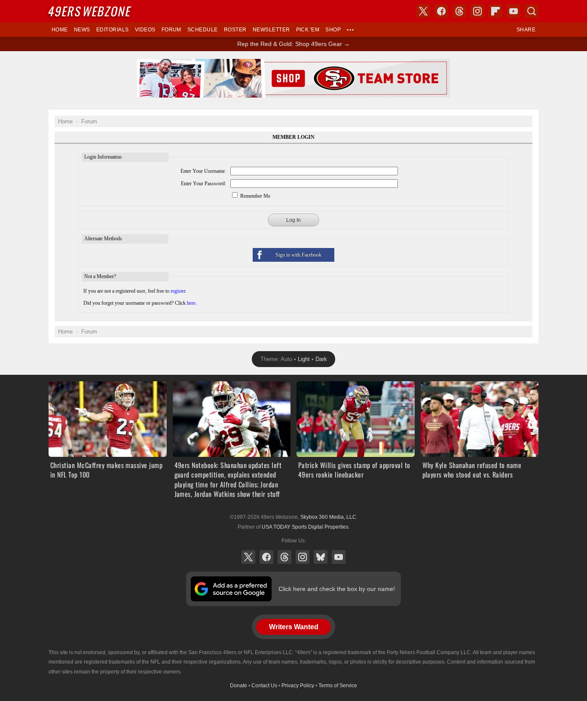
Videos (145, 30)
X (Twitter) (248, 557)
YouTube (338, 557)
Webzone (90, 11)
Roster (235, 30)
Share (526, 30)
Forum (171, 30)
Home (60, 30)
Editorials (112, 30)
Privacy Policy (297, 686)
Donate (238, 686)
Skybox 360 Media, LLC (328, 517)
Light (304, 359)
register (178, 291)
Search (531, 11)
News (82, 30)
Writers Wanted (293, 627)
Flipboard (495, 11)
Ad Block (294, 63)
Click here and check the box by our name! (336, 588)
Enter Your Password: (203, 184)
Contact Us (264, 686)
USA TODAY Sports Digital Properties (305, 527)
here (191, 303)
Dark (321, 359)
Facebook (266, 557)
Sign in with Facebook (298, 255)
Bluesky (320, 557)
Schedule (202, 30)
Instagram (302, 557)
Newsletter (271, 30)
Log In (293, 220)
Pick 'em (308, 30)
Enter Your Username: (203, 171)
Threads (284, 557)
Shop (333, 30)
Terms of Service (337, 686)
